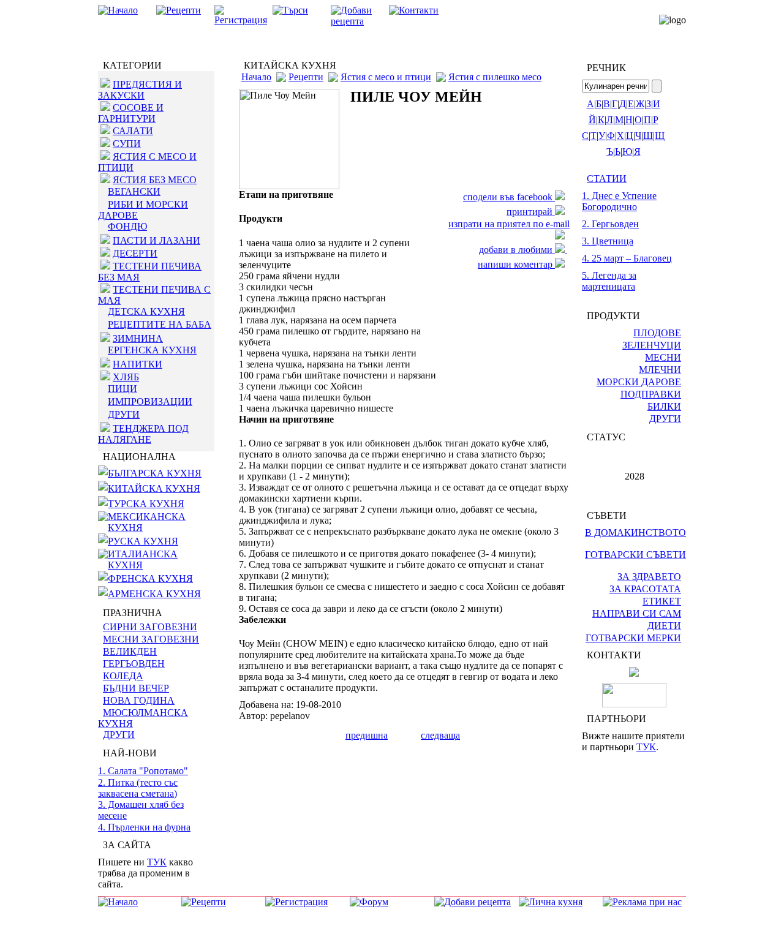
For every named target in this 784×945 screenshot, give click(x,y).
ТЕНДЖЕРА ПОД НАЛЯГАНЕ (143, 434)
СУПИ (127, 143)
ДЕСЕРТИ (135, 253)
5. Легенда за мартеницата (609, 281)
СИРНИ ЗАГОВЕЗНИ (150, 627)
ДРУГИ (124, 414)
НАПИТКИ (137, 364)
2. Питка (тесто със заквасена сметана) (138, 788)
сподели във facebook (509, 197)
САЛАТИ (133, 131)
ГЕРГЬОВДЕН (134, 663)
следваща (440, 735)
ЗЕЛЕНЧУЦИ (651, 345)
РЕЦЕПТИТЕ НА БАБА (159, 324)
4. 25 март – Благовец (627, 258)
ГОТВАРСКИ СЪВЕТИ (635, 554)
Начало (256, 77)
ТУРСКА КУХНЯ (146, 504)
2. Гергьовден (610, 224)
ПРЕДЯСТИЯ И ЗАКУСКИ (140, 89)
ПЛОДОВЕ (657, 333)
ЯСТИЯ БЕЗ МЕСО (155, 180)
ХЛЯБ (126, 377)
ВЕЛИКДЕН (130, 651)
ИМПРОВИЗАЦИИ (150, 401)
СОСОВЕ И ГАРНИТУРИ (131, 113)
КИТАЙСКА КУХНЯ (154, 488)
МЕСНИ (663, 357)
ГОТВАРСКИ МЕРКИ (633, 638)
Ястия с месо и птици (386, 77)
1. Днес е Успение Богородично (619, 201)
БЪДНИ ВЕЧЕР (136, 688)
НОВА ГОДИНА (139, 700)
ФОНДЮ (127, 226)
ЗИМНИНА (138, 338)
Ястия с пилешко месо (494, 77)
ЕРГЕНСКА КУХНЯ (152, 350)
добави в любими (517, 249)
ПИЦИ (122, 388)
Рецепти (305, 77)
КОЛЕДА (123, 676)
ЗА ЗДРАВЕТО (649, 576)
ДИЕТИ (664, 625)
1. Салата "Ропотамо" (143, 771)
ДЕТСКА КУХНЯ (146, 311)
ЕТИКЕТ (662, 601)
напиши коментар (516, 264)
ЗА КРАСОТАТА (645, 589)
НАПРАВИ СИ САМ (636, 613)
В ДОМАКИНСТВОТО (635, 532)
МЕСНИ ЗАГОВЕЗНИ (151, 639)
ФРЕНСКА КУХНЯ (150, 578)
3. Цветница (607, 241)
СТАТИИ (607, 178)
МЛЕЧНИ (660, 369)
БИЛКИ (664, 406)
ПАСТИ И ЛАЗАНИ (156, 240)
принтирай (531, 211)
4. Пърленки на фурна (144, 827)
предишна (366, 735)
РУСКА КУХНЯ (143, 541)
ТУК (157, 862)
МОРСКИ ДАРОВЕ (639, 382)
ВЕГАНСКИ (134, 191)
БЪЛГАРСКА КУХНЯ (155, 473)
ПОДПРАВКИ (650, 394)
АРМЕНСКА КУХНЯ (154, 594)
